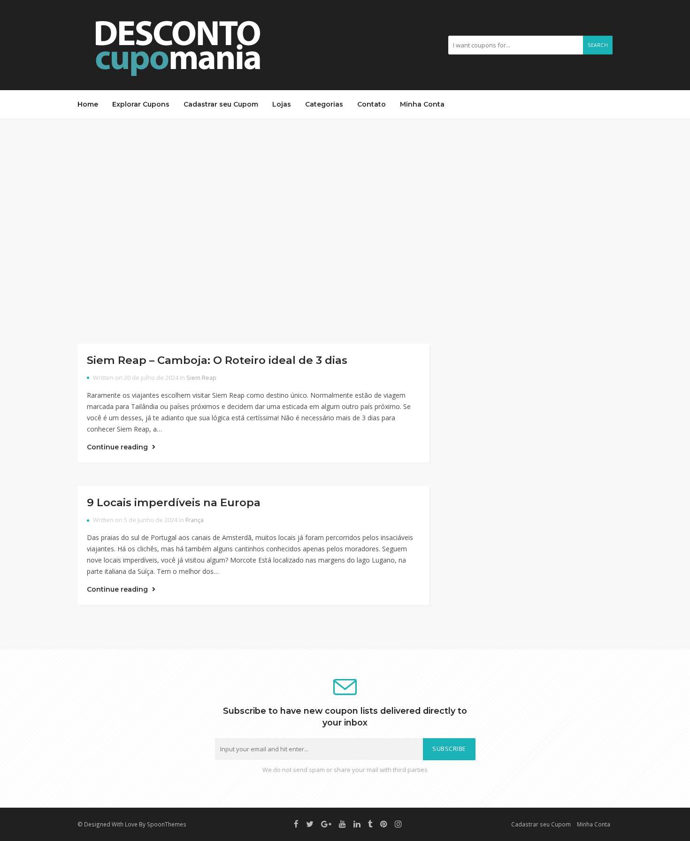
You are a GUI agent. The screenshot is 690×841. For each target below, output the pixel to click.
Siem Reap (201, 378)
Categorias (324, 104)
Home (87, 104)
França (194, 520)
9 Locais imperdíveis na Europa (174, 502)
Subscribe (449, 749)
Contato (371, 104)
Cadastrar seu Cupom (221, 104)
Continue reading (118, 447)
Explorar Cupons (140, 104)
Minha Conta (422, 104)
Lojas (281, 104)
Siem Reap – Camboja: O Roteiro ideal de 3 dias (217, 360)
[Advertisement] (345, 231)
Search (598, 45)
